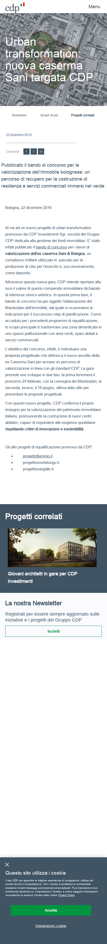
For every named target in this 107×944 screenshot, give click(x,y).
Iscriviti (53, 631)
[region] (53, 900)
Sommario (19, 115)
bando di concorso (51, 247)
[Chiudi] (7, 864)
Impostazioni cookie (51, 926)
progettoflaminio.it (37, 456)
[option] (53, 560)
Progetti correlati (82, 115)
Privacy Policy (66, 895)
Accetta (51, 910)
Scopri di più (49, 115)
